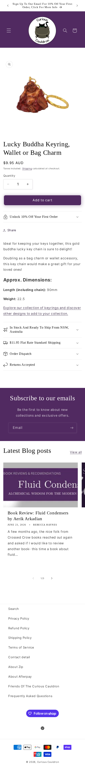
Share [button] (11, 230)
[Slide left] (33, 578)
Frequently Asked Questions (30, 696)
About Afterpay (20, 676)
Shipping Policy (20, 638)
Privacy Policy (18, 618)
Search (13, 609)
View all (76, 452)
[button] (8, 30)
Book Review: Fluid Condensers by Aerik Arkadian (38, 515)
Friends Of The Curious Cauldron (33, 686)
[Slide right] (51, 578)
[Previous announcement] (7, 5)
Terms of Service (21, 647)
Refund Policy (18, 628)
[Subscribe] (72, 428)
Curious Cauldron (48, 762)
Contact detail (19, 657)
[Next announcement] (77, 5)
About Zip (15, 667)
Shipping (27, 168)
